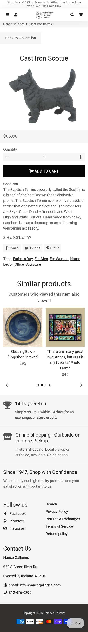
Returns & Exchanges (63, 519)
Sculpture (33, 264)
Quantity (10, 149)
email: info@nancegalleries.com (34, 585)
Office (19, 264)
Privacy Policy (57, 511)
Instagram (17, 528)
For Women (59, 259)
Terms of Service (59, 526)
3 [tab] (46, 385)
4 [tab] (50, 385)
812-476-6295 (19, 592)
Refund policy (57, 533)
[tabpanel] (22, 337)
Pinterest (16, 521)
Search (51, 504)
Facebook (17, 513)
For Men (41, 259)
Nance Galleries (14, 24)
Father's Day (23, 259)
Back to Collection (20, 38)
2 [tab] (42, 385)
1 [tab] (38, 385)
